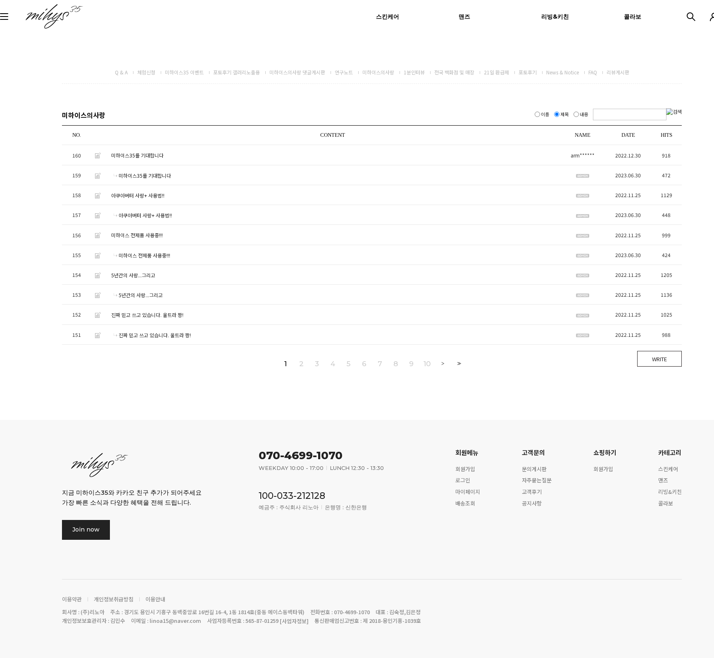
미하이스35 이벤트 (184, 72)
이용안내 (155, 599)
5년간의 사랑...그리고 (133, 275)
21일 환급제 (496, 72)
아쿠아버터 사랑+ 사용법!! (137, 195)
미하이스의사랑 (378, 72)
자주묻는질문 (537, 480)
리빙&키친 (555, 16)
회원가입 (465, 468)
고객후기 (532, 492)
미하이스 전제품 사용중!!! (137, 235)
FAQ (592, 72)
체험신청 (146, 72)
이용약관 (72, 599)
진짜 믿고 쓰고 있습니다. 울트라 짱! (147, 315)
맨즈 (464, 16)
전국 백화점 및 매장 (454, 72)
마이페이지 (467, 492)
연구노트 (344, 72)
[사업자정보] (294, 621)
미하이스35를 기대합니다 (137, 155)
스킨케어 (387, 16)
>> (458, 363)
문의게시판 (534, 468)
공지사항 (532, 503)
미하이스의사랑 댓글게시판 (297, 72)
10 (427, 364)
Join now (86, 529)
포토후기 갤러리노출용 (236, 72)
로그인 (462, 480)
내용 (584, 114)
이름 (545, 114)
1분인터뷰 (414, 72)
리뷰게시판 (618, 72)
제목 (564, 114)
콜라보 (632, 16)
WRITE (659, 359)
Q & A (121, 72)
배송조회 (465, 503)
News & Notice (562, 72)
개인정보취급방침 (113, 599)
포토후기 (528, 72)
